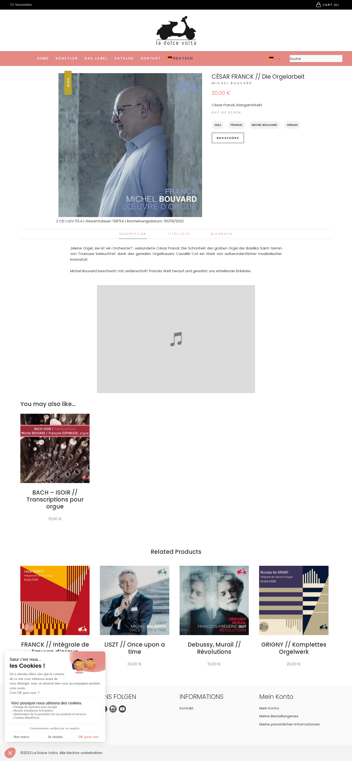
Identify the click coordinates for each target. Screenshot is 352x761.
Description (132, 234)
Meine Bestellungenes (278, 716)
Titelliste (178, 234)
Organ (292, 125)
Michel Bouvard (232, 83)
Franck (236, 125)
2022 (217, 125)
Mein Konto (269, 708)
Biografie (222, 234)
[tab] (133, 234)
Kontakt (187, 708)
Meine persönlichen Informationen (289, 724)
